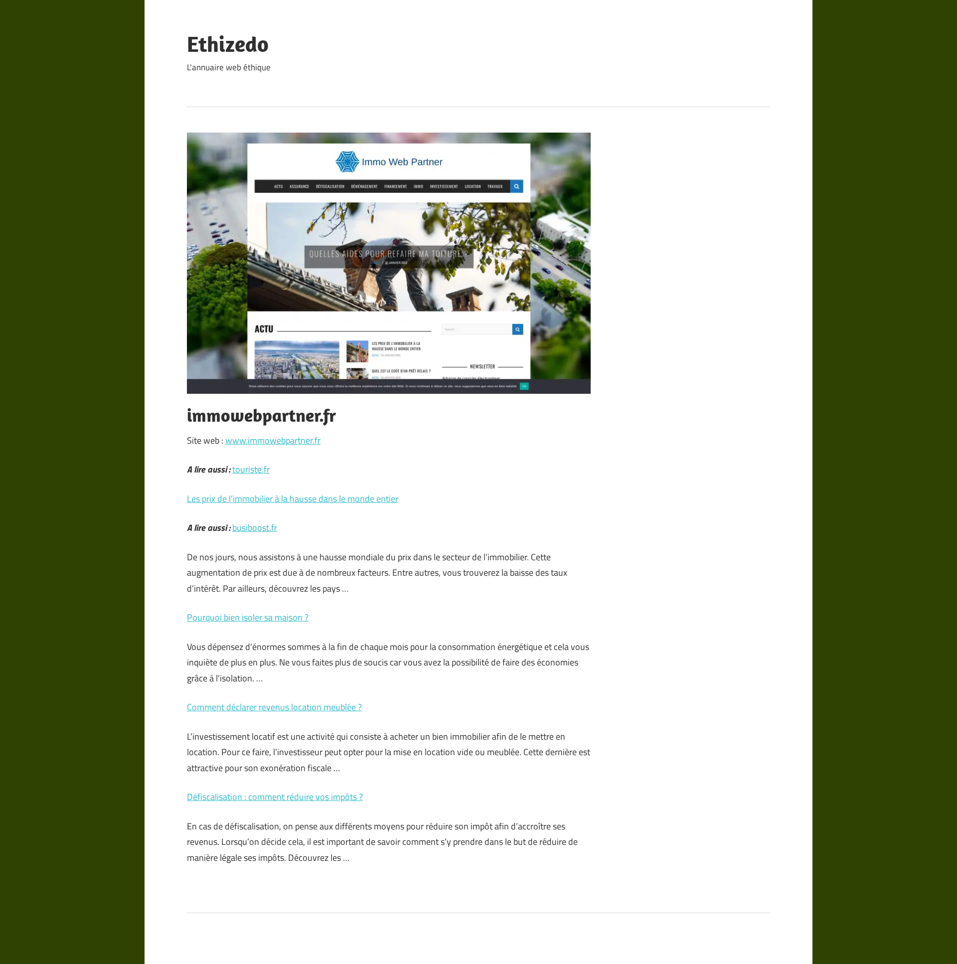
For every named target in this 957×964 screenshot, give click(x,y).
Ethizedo (228, 43)
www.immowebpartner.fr (272, 440)
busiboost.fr (254, 527)
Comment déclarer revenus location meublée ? (274, 707)
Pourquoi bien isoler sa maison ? (248, 617)
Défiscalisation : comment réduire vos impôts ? (275, 796)
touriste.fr (251, 469)
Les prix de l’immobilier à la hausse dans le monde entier (292, 498)
